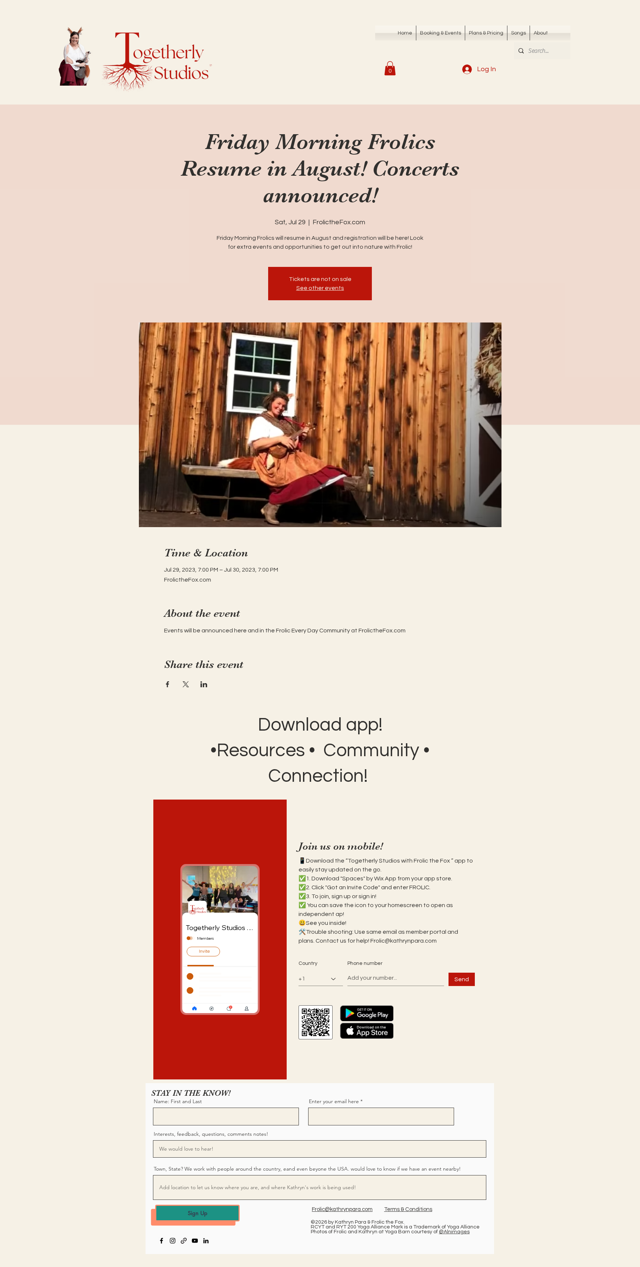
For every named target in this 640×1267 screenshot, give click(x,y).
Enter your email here (334, 1101)
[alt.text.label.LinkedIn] (206, 1240)
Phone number (365, 963)
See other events (320, 288)
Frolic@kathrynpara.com (403, 941)
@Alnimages (454, 1231)
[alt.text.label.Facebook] (161, 1240)
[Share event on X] (185, 684)
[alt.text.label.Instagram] (172, 1240)
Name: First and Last (178, 1101)
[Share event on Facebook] (167, 684)
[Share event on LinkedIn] (203, 684)
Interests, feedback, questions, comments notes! (211, 1134)
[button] (518, 33)
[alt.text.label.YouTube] (195, 1240)
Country (308, 963)
